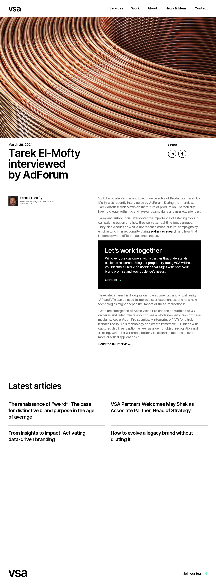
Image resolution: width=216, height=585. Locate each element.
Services (116, 8)
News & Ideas (176, 8)
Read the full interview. (114, 344)
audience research (164, 231)
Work (135, 8)
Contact (201, 8)
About (152, 8)
